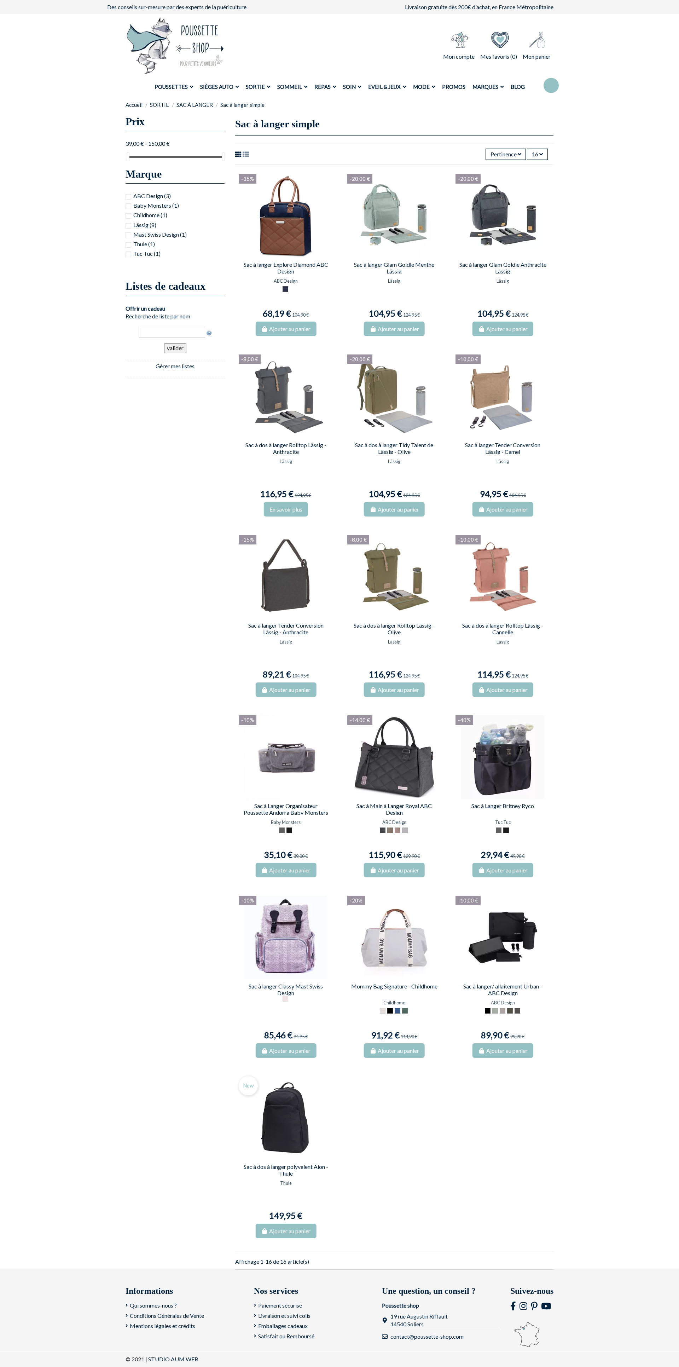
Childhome (150, 215)
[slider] (128, 156)
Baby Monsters (156, 205)
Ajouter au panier (290, 328)
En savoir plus (285, 509)
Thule (144, 244)
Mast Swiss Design (160, 234)
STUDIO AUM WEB (173, 1359)
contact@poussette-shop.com (427, 1336)
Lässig (144, 224)
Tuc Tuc (147, 253)
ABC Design (152, 195)
